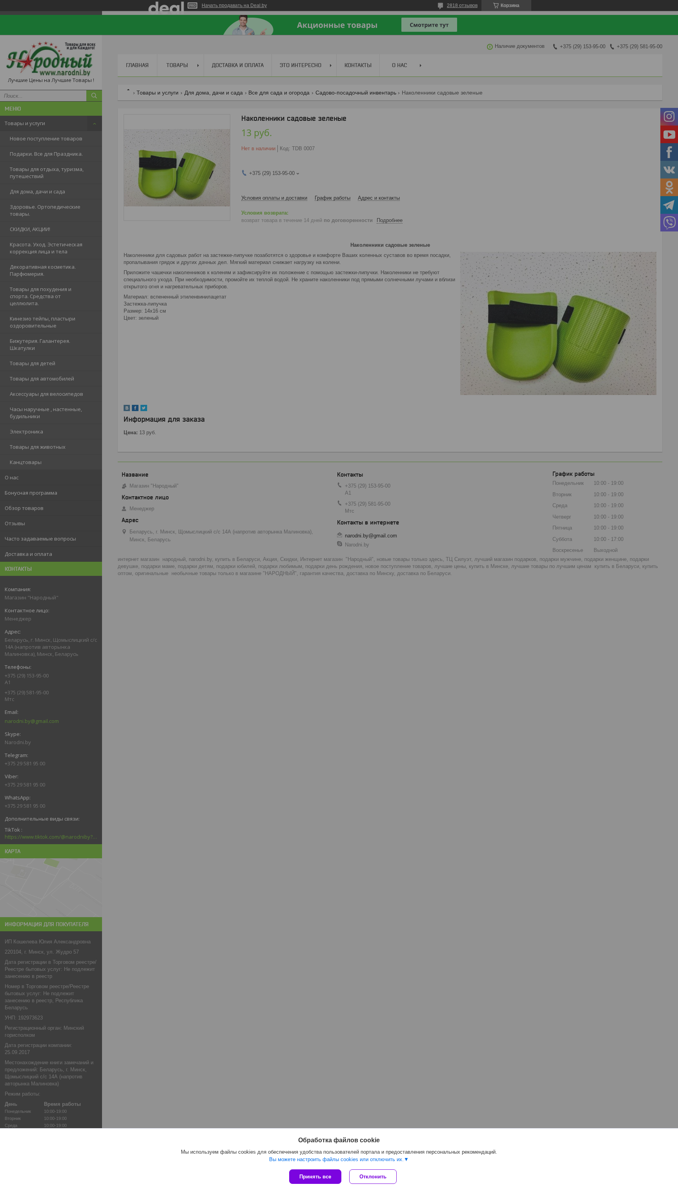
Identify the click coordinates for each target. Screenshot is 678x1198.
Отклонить (372, 1177)
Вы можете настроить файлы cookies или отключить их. (336, 1159)
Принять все (315, 1177)
